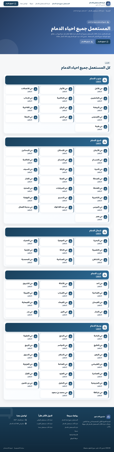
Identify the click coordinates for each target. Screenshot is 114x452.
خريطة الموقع (74, 438)
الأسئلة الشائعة (74, 435)
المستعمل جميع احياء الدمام (61, 3)
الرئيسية (108, 11)
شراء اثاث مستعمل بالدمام (96, 11)
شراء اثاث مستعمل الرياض (44, 420)
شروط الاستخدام (8, 448)
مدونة (31, 3)
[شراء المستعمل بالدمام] (108, 3)
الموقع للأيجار (10, 3)
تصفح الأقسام (86, 41)
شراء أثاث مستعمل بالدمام (70, 423)
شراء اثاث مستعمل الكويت (44, 423)
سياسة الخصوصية (19, 448)
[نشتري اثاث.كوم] (108, 416)
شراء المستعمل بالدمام (97, 3)
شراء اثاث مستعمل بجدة (45, 427)
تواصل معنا (23, 3)
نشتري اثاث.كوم (99, 416)
